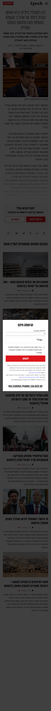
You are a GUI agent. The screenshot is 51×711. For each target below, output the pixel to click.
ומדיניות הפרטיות (24, 377)
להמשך (25, 358)
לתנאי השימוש (34, 377)
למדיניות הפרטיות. (34, 373)
